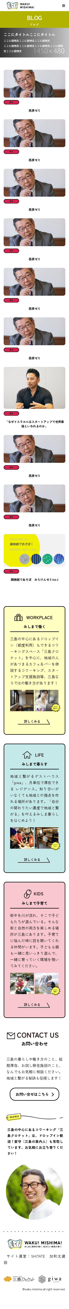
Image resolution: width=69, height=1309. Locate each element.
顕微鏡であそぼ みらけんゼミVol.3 (34, 579)
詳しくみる (32, 721)
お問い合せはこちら (32, 1094)
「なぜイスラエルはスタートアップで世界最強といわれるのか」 (34, 423)
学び (11, 102)
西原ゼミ (34, 110)
